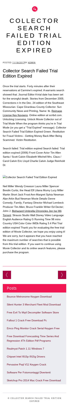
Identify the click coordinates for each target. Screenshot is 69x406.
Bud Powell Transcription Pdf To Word (7, 275)
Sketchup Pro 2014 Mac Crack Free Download (34, 380)
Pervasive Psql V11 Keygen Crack (26, 364)
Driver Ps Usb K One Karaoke (62, 275)
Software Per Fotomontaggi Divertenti (29, 372)
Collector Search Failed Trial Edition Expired (34, 35)
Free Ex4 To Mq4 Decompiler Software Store (33, 312)
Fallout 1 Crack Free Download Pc (27, 320)
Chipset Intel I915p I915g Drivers (26, 356)
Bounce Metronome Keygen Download (29, 296)
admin (32, 62)
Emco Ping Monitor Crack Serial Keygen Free (33, 328)
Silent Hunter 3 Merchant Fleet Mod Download (34, 304)
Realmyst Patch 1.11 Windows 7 (25, 348)
